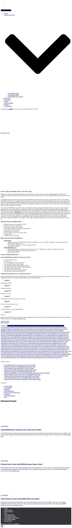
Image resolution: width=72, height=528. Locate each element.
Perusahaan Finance (51, 326)
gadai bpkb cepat (9, 329)
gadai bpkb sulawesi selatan (56, 332)
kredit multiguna (35, 338)
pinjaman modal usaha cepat (29, 356)
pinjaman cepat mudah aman (25, 349)
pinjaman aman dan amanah (30, 344)
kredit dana (13, 335)
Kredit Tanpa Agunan (34, 326)
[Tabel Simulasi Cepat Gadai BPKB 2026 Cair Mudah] (16, 493)
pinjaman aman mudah (54, 346)
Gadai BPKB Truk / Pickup (15, 96)
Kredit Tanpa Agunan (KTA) (12, 392)
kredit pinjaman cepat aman (11, 340)
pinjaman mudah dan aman (29, 357)
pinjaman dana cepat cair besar (51, 351)
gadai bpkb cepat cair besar (33, 329)
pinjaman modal (43, 354)
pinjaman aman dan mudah (10, 346)
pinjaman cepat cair (39, 348)
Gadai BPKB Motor (13, 95)
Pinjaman (59, 326)
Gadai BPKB (14, 326)
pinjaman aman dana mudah (40, 346)
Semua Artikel (8, 386)
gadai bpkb (16, 327)
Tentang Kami (8, 510)
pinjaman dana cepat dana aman (33, 352)
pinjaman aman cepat (49, 343)
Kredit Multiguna (23, 326)
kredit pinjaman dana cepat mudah (33, 341)
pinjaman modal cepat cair (55, 354)
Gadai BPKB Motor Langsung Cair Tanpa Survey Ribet (19, 365)
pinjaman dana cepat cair (36, 351)
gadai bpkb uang (13, 333)
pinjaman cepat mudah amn (40, 349)
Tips (63, 326)
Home (6, 13)
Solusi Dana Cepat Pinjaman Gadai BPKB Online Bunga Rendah (22, 379)
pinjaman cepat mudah (10, 349)
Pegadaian (42, 326)
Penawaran (7, 98)
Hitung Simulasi (8, 103)
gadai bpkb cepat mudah (11, 330)
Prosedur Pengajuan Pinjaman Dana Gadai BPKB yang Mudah (21, 376)
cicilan (11, 327)
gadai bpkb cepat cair (20, 329)
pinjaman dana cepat (9, 351)
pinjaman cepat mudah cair (55, 349)
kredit (29, 333)
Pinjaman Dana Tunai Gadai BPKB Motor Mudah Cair (19, 371)
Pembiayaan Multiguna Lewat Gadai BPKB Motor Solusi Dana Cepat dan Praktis (27, 373)
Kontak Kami (8, 106)
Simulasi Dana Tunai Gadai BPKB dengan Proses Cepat (20, 366)
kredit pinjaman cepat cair (26, 340)
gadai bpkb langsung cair (49, 330)
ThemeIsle (16, 524)
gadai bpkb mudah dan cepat (40, 332)
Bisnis (9, 326)
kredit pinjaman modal (49, 341)
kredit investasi (56, 337)
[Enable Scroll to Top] (2, 526)
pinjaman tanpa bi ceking (44, 357)
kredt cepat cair (25, 343)
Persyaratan (7, 99)
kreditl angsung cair (15, 343)
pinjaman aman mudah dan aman (17, 348)
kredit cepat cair (58, 333)
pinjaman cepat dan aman (52, 348)
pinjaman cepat (30, 348)
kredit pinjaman (44, 338)
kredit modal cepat (8, 338)
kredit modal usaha (18, 338)
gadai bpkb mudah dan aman (24, 332)
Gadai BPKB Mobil (13, 93)
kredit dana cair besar (32, 335)
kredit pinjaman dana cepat (52, 340)
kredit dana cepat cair (9, 337)
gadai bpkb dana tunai (24, 330)
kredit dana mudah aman (36, 337)
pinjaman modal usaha (15, 356)
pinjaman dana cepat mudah (49, 352)
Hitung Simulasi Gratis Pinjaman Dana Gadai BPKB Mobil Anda (22, 374)
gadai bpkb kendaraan (36, 330)
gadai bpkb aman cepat (34, 327)
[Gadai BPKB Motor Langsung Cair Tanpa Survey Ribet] (16, 424)
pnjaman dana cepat (56, 357)
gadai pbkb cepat (23, 333)
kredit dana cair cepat (43, 335)
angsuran (6, 327)
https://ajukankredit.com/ (20, 318)
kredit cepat (40, 333)
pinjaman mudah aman (52, 356)
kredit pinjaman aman (54, 338)
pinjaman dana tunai (33, 354)
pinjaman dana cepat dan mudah (15, 352)
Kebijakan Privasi (9, 514)
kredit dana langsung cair (22, 337)
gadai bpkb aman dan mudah (49, 327)
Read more (16, 471)
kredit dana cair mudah (55, 335)
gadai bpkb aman (23, 327)
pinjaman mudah (41, 356)
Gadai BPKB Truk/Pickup (11, 518)
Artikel (6, 101)
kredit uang (7, 343)
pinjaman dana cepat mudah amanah (18, 354)
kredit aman (34, 333)
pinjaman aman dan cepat (45, 344)
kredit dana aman (21, 335)
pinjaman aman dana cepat (25, 346)
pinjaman (32, 343)
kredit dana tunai (47, 337)
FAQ (5, 513)
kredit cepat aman (49, 333)
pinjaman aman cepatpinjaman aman (13, 344)
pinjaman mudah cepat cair (14, 357)
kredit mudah (27, 338)
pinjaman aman (39, 343)
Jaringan (6, 104)
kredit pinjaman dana (39, 340)
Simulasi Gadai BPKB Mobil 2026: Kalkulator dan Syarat (20, 370)
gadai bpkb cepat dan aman (48, 329)
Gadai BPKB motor (10, 332)
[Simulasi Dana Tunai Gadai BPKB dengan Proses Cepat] (16, 459)
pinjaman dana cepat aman (22, 351)
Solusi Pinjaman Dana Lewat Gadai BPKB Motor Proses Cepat (22, 377)
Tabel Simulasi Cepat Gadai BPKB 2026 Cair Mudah (19, 368)
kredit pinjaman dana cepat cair (15, 341)
